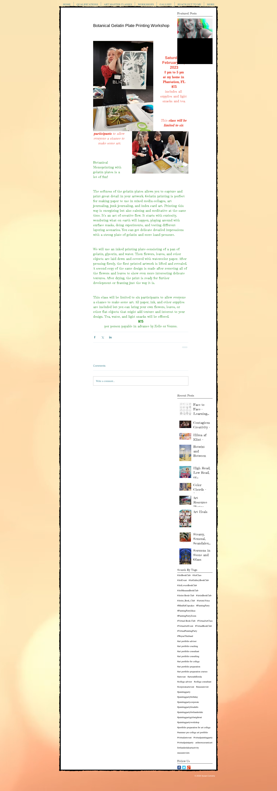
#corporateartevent (185, 686)
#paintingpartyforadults (187, 706)
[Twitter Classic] (184, 767)
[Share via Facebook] (94, 337)
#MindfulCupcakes (185, 605)
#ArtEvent (182, 580)
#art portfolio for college (188, 661)
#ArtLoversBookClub (187, 585)
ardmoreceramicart (203, 742)
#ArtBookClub (184, 575)
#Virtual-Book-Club (186, 620)
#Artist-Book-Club (185, 595)
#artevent (181, 676)
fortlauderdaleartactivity (188, 747)
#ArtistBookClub (203, 595)
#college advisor (184, 681)
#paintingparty (183, 691)
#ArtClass (197, 575)
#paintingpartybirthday (187, 696)
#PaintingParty (203, 605)
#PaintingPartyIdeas (186, 610)
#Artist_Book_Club (186, 600)
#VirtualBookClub (203, 625)
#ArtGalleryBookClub (199, 580)
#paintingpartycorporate (188, 702)
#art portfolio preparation (188, 666)
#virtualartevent (184, 737)
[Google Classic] (189, 767)
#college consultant (202, 681)
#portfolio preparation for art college (193, 727)
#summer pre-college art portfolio (192, 732)
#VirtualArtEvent (185, 625)
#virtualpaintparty (185, 742)
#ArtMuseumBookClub (187, 590)
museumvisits (183, 752)
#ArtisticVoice (203, 600)
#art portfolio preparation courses (192, 671)
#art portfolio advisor (187, 641)
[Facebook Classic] (179, 767)
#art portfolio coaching (187, 646)
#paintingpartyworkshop (188, 722)
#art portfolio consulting (188, 656)
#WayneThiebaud (185, 636)
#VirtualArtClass (205, 620)
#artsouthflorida (195, 676)
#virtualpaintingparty (203, 737)
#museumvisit (202, 686)
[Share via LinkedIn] (110, 337)
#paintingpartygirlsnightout (189, 717)
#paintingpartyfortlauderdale (190, 712)
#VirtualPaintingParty (187, 630)
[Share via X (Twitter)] (102, 337)
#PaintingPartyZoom (186, 615)
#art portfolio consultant (188, 651)
